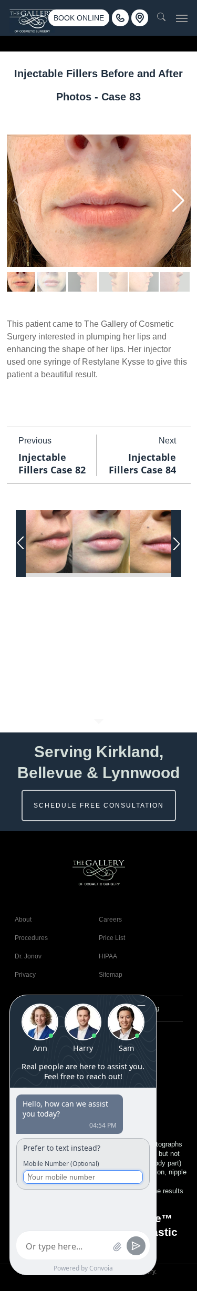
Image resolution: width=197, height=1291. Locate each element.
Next (167, 440)
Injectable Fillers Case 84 (142, 463)
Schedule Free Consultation (99, 805)
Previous (34, 440)
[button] (182, 18)
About (23, 919)
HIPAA (108, 956)
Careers (110, 919)
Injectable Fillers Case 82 (52, 463)
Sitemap (110, 974)
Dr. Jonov (28, 956)
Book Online (79, 18)
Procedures (31, 938)
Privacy (25, 974)
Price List (112, 938)
